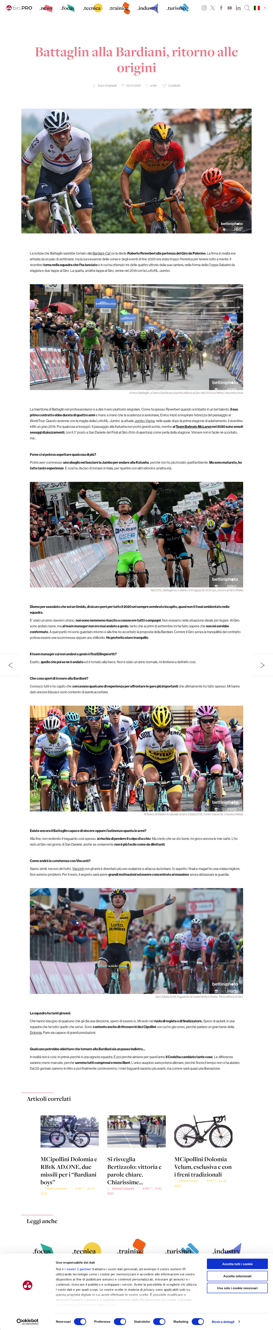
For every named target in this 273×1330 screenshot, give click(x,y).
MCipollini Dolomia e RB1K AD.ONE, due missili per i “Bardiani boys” (69, 1170)
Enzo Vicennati (107, 85)
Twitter (212, 8)
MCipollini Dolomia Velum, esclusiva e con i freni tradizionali (203, 1166)
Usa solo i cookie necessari (237, 1288)
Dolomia (36, 1032)
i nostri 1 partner (78, 1269)
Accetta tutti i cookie (237, 1264)
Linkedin (238, 8)
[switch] (120, 1321)
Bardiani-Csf (102, 253)
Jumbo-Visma (145, 421)
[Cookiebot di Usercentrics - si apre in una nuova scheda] (27, 1321)
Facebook (221, 8)
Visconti (78, 869)
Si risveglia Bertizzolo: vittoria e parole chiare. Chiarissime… (134, 1170)
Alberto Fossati (188, 1181)
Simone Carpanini (123, 1188)
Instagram (204, 8)
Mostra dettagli (223, 1321)
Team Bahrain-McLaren (194, 426)
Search (247, 8)
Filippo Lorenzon (56, 1188)
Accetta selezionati (237, 1276)
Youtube (229, 8)
